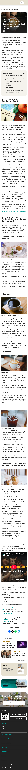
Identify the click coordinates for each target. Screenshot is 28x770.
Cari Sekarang (14, 702)
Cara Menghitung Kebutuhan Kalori (13, 75)
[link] (8, 674)
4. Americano (9, 88)
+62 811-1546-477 (8, 613)
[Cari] (22, 2)
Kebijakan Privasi (13, 764)
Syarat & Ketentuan (5, 764)
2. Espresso (8, 85)
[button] (18, 718)
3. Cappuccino (9, 87)
